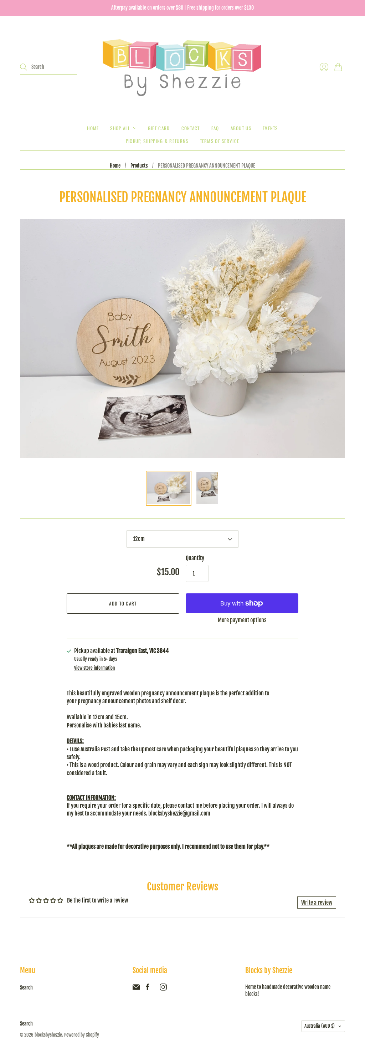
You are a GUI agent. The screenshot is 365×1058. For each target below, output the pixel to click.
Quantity (195, 558)
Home (93, 128)
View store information (94, 668)
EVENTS (270, 128)
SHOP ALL (120, 128)
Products (139, 166)
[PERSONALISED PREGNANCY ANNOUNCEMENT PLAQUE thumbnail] (168, 488)
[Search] (23, 67)
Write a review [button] (316, 902)
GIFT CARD (159, 128)
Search (26, 988)
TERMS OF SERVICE (220, 140)
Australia (319, 1026)
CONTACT (190, 128)
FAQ (215, 128)
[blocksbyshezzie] (182, 67)
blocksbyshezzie (48, 1035)
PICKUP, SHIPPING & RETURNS (157, 140)
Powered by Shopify (81, 1035)
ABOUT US (241, 128)
